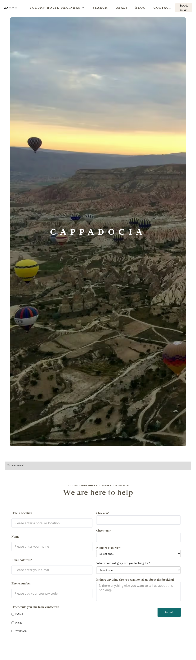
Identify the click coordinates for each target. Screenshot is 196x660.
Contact (162, 7)
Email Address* (21, 560)
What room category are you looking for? (123, 563)
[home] (10, 8)
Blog (140, 7)
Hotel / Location (21, 513)
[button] (55, 8)
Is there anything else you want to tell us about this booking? (135, 579)
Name (15, 536)
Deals (122, 7)
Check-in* (102, 513)
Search (100, 7)
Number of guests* (108, 547)
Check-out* (103, 530)
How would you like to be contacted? (35, 607)
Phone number (21, 583)
